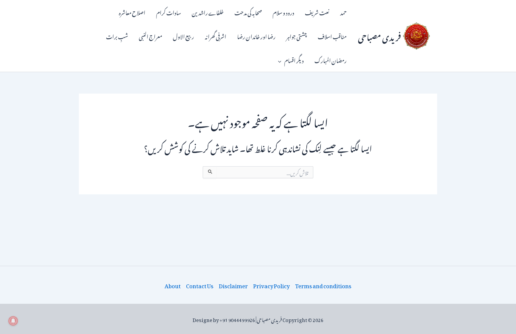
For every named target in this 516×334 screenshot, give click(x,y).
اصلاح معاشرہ (132, 12)
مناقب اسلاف (332, 35)
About (173, 285)
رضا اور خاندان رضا (256, 35)
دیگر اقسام (294, 59)
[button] (281, 60)
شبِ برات (117, 35)
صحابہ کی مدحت (248, 12)
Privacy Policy (271, 285)
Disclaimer (233, 285)
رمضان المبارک (330, 59)
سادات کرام (168, 12)
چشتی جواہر (296, 35)
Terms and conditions (323, 285)
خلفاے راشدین (208, 12)
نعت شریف (317, 12)
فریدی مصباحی (379, 35)
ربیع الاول (183, 35)
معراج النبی (150, 35)
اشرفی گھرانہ (215, 35)
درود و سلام (283, 12)
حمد (343, 12)
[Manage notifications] (13, 321)
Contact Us (200, 285)
